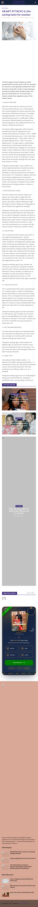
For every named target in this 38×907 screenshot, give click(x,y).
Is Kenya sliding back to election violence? (23, 858)
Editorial (5, 8)
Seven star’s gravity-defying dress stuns (22, 892)
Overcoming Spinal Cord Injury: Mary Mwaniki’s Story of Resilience (19, 423)
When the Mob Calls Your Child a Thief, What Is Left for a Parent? (19, 511)
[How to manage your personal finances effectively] (5, 881)
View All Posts (30, 593)
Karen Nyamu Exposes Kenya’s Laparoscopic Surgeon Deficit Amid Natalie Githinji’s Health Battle (20, 866)
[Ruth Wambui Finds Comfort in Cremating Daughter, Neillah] (5, 854)
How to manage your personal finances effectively (21, 879)
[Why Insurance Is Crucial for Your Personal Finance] (5, 887)
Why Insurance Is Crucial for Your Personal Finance (22, 886)
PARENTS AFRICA (24, 903)
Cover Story (15, 394)
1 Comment (15, 882)
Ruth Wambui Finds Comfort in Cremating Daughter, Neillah (19, 399)
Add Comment (16, 894)
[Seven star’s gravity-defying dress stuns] (5, 894)
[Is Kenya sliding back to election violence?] (5, 861)
